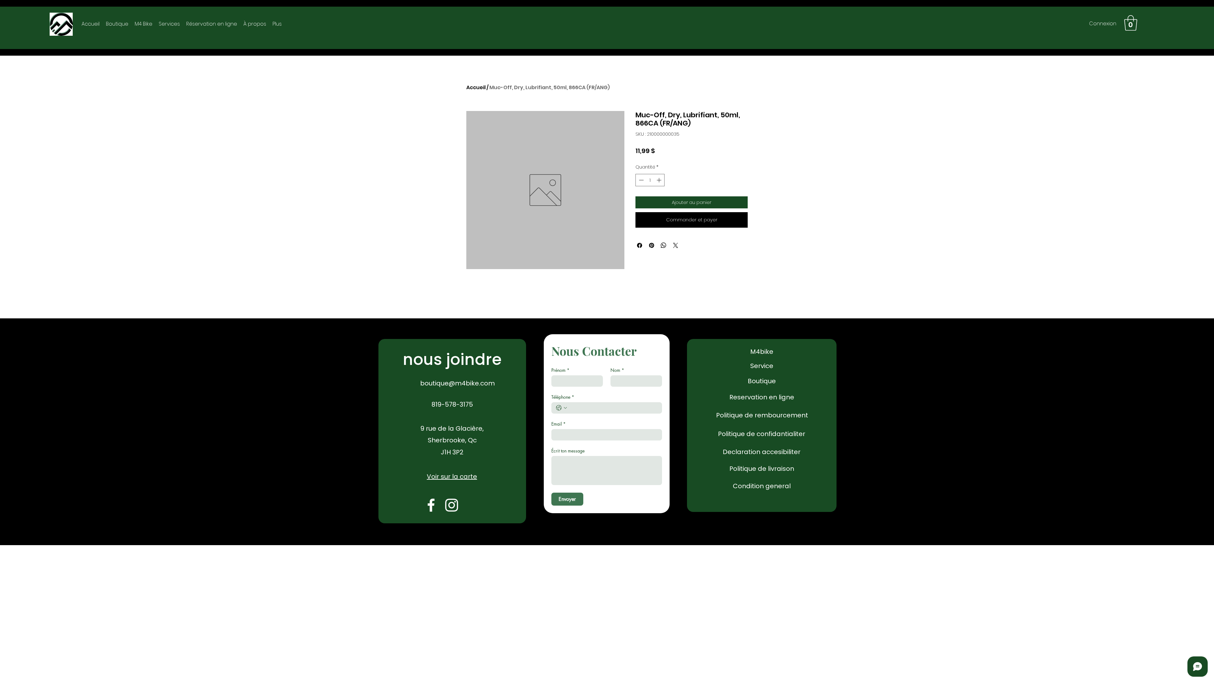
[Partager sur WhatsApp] (663, 245)
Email (558, 424)
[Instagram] (451, 505)
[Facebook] (431, 505)
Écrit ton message (568, 450)
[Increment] (659, 180)
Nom (617, 370)
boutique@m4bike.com (457, 383)
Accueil (476, 87)
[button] (1130, 23)
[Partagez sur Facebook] (639, 245)
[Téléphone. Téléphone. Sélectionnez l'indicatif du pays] (561, 408)
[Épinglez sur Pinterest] (651, 245)
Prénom (560, 370)
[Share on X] (675, 245)
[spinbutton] (650, 180)
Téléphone (562, 397)
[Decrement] (640, 180)
